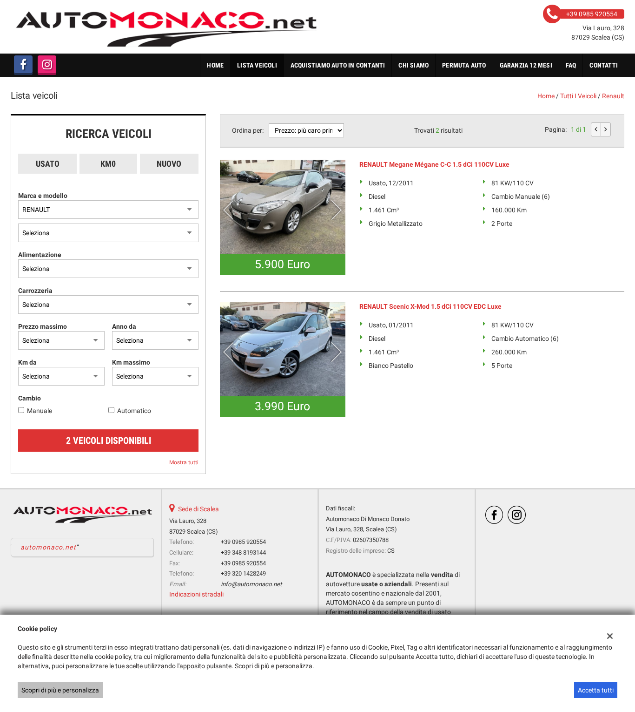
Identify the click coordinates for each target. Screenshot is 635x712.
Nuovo (169, 164)
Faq (571, 65)
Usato (48, 164)
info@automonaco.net (251, 584)
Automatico (134, 410)
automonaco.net (48, 547)
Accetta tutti (596, 690)
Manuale (39, 410)
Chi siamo (413, 65)
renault (613, 96)
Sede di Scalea (198, 509)
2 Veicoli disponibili (108, 440)
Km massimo (131, 362)
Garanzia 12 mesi (526, 65)
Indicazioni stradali (196, 594)
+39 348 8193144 (243, 552)
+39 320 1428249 (243, 573)
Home (215, 65)
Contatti (603, 65)
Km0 (108, 164)
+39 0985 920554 (243, 541)
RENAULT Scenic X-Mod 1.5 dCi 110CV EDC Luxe (430, 306)
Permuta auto (464, 65)
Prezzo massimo (42, 326)
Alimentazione (39, 254)
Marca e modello (42, 195)
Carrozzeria (35, 290)
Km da (27, 362)
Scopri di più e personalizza (60, 690)
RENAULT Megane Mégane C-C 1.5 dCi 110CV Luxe (434, 164)
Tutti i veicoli (578, 96)
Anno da (124, 326)
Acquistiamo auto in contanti (338, 65)
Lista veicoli (257, 65)
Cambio (29, 398)
